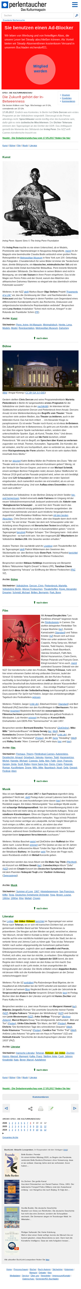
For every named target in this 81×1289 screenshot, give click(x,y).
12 (45, 1126)
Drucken (66, 95)
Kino (50, 1272)
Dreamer (6, 592)
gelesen (36, 697)
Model (14, 328)
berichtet (73, 552)
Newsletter (46, 1275)
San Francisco (66, 891)
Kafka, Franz (35, 1056)
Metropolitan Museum (31, 257)
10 (37, 1126)
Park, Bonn (55, 592)
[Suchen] (76, 15)
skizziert (16, 461)
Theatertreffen (51, 589)
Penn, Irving (22, 324)
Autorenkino (62, 754)
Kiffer (5, 895)
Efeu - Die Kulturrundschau (17, 93)
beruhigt (21, 532)
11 (41, 1126)
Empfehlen (67, 98)
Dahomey (64, 328)
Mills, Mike (38, 767)
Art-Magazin (35, 324)
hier (60, 741)
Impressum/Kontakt (61, 1275)
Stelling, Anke (50, 1056)
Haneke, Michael (19, 760)
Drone (28, 767)
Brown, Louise (63, 895)
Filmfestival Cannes (44, 754)
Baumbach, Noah (53, 767)
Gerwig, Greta (9, 764)
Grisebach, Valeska (34, 757)
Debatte (42, 1272)
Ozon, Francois (64, 760)
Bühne (12, 145)
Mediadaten (15, 1275)
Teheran (40, 1053)
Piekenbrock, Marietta (56, 585)
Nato (16, 1059)
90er (21, 898)
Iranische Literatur (25, 1053)
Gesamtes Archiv (10, 1137)
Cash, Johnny (65, 1056)
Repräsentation (26, 328)
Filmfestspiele (52, 622)
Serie (55, 738)
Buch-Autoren (44, 1269)
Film (19, 145)
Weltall (28, 898)
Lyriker (10, 921)
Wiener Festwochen (32, 589)
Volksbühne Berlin (11, 589)
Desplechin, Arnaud (12, 757)
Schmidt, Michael (21, 592)
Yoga (52, 895)
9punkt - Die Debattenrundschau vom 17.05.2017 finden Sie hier (36, 138)
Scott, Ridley (24, 764)
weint (33, 841)
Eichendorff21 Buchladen (47, 1279)
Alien (14, 771)
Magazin (33, 1272)
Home (9, 1269)
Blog (27, 989)
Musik (25, 145)
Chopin (36, 898)
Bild (5, 392)
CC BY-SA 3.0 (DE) (35, 392)
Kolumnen (68, 1269)
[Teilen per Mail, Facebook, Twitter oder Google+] (30, 1109)
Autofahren (40, 1059)
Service (25, 1275)
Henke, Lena (65, 324)
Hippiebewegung (49, 891)
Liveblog (48, 546)
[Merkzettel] (50, 1109)
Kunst (5, 145)
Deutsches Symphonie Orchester (32, 895)
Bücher (33, 1269)
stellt (26, 291)
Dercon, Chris (36, 585)
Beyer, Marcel (27, 1059)
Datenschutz (28, 1279)
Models (6, 328)
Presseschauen (21, 1269)
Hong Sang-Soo (39, 764)
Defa (65, 767)
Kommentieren (68, 101)
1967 (36, 891)
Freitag (11, 1023)
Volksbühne (22, 585)
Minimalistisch (50, 324)
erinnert (32, 717)
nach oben (42, 338)
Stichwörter (57, 1269)
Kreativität (7, 1059)
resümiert (15, 711)
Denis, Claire (56, 764)
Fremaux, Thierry (24, 754)
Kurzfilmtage (17, 767)
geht (43, 851)
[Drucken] (40, 1109)
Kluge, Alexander (67, 589)
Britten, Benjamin (40, 592)
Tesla (11, 895)
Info (65, 1150)
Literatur (33, 145)
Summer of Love (24, 891)
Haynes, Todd (52, 757)
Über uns (35, 1275)
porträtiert (29, 982)
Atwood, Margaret (19, 1056)
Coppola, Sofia (36, 760)
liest (65, 993)
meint (68, 251)
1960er (6, 898)
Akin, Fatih (50, 760)
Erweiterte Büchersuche (14, 20)
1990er (14, 898)
